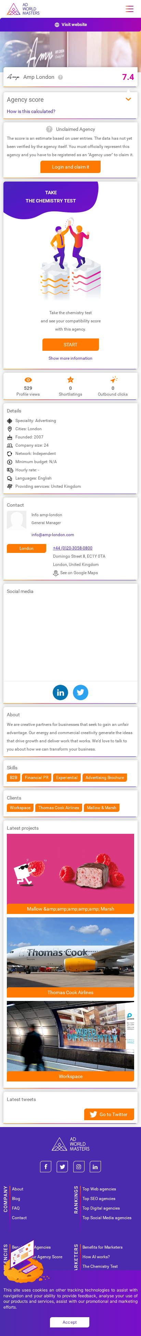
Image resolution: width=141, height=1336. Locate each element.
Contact (19, 1217)
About (17, 1189)
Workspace (70, 1076)
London (27, 548)
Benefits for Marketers (102, 1247)
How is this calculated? (31, 111)
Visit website (74, 24)
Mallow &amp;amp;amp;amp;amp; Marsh (70, 909)
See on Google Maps (79, 572)
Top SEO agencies (98, 1198)
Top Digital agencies (101, 1208)
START (70, 344)
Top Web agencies (99, 1189)
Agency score (25, 99)
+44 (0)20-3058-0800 (72, 548)
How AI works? (96, 1256)
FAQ (16, 1208)
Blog (16, 1198)
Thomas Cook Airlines (70, 992)
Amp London (38, 77)
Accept (70, 1322)
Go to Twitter (113, 1114)
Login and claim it (70, 167)
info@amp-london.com (52, 534)
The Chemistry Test (100, 1266)
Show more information (70, 358)
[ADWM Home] (70, 1139)
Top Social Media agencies (106, 1217)
